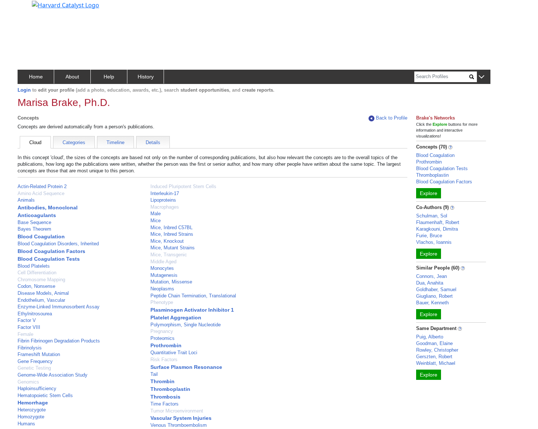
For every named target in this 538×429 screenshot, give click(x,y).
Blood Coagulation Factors (51, 251)
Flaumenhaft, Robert (437, 222)
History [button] (146, 77)
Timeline (115, 142)
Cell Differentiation (37, 272)
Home (36, 77)
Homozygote (31, 416)
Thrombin (162, 381)
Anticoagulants (37, 215)
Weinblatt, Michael (435, 363)
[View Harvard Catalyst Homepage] (65, 4)
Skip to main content (30, 9)
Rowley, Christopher (437, 350)
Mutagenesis (164, 275)
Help (109, 77)
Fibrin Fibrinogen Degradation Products (59, 341)
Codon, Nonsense (36, 286)
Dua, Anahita (429, 283)
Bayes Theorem (34, 229)
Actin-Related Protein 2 (42, 186)
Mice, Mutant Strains (172, 247)
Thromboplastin (170, 389)
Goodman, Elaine (434, 343)
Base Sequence (34, 222)
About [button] (72, 77)
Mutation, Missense (171, 282)
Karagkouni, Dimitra (437, 229)
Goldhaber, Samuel (436, 289)
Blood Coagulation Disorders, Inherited (58, 243)
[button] (481, 77)
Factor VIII (29, 327)
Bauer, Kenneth (432, 302)
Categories (74, 142)
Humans (26, 423)
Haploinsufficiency (37, 388)
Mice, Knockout (167, 241)
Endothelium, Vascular (41, 300)
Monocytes (162, 268)
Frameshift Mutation (39, 354)
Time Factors (164, 404)
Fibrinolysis (30, 348)
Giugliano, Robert (434, 296)
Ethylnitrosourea (35, 313)
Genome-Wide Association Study (52, 375)
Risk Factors (164, 359)
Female (25, 334)
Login (24, 90)
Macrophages (164, 207)
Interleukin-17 (164, 193)
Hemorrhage (33, 403)
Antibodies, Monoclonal (48, 207)
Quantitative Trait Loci (173, 352)
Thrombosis (165, 397)
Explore (428, 193)
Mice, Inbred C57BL (171, 227)
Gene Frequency (35, 361)
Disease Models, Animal (43, 293)
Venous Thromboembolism (178, 425)
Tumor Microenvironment (176, 411)
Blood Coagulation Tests (49, 259)
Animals (26, 200)
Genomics (28, 382)
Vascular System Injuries (181, 418)
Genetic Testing (34, 368)
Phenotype (161, 302)
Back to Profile (391, 118)
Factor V (27, 320)
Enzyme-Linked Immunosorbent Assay (59, 306)
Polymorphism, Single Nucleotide (185, 324)
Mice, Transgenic (168, 254)
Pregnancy (161, 331)
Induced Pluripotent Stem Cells (183, 186)
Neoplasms (162, 289)
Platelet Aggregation (175, 317)
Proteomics (162, 338)
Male (155, 213)
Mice (155, 220)
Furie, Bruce (429, 235)
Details (153, 142)
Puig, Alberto (429, 337)
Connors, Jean (431, 276)
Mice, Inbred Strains (171, 234)
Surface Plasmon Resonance (186, 367)
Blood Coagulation (41, 236)
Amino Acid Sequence (41, 193)
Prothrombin (166, 345)
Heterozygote (32, 409)
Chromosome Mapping (41, 279)
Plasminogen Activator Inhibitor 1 (192, 310)
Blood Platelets (34, 266)
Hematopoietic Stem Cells (45, 395)
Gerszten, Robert (434, 356)
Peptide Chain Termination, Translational (193, 295)
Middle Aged (163, 261)
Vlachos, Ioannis (434, 242)
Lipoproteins (163, 200)
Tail (154, 374)
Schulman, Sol (431, 216)
